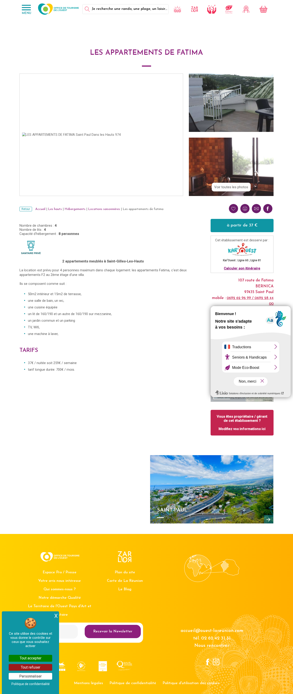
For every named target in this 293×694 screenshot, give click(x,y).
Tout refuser (30, 667)
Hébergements (75, 209)
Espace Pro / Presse (59, 572)
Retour (26, 209)
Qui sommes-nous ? (59, 589)
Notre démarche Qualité (59, 598)
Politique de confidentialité (132, 683)
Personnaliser (30, 676)
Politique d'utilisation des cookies (191, 683)
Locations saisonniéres (104, 209)
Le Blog (124, 589)
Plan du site (125, 572)
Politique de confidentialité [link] (30, 684)
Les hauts (55, 209)
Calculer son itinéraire (242, 268)
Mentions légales (88, 683)
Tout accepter (30, 658)
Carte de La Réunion (125, 581)
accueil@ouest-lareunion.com (212, 631)
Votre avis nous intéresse (59, 581)
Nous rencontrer (211, 645)
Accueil (40, 209)
